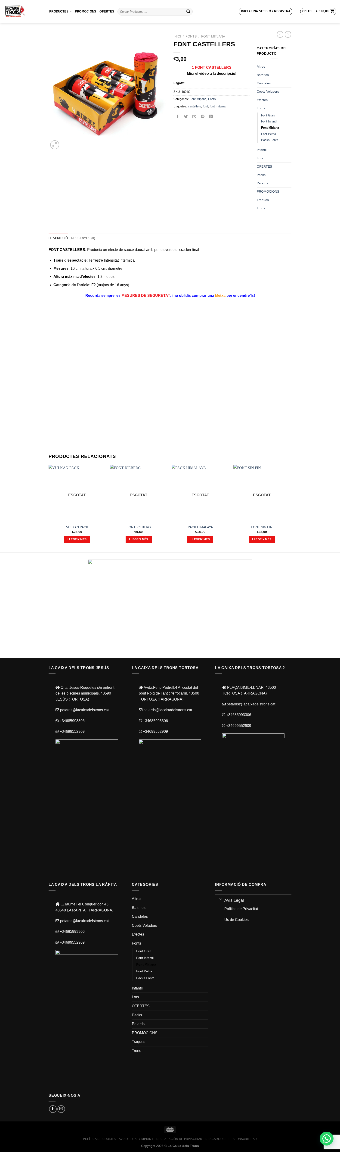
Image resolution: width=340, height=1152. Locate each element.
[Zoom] (54, 144)
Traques (263, 200)
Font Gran (268, 115)
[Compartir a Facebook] (178, 117)
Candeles (264, 83)
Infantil (261, 150)
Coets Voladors (268, 91)
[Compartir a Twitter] (186, 117)
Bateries (263, 75)
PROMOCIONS (85, 11)
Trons (261, 208)
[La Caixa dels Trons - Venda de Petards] (22, 11)
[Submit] (188, 12)
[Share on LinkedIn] (211, 117)
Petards (262, 183)
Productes (58, 11)
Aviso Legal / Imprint (136, 1139)
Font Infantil (269, 121)
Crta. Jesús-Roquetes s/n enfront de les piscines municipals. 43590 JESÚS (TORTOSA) (85, 693)
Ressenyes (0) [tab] (83, 238)
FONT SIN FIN (261, 527)
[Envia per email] (194, 117)
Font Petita (268, 134)
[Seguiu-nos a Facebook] (53, 1109)
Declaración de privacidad (179, 1139)
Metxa (220, 295)
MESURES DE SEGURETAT (145, 295)
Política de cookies (99, 1139)
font (205, 106)
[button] (327, 1139)
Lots (260, 158)
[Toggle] (220, 899)
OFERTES (106, 11)
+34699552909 (72, 731)
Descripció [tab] (58, 238)
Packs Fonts (269, 140)
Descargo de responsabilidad (231, 1139)
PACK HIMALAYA (200, 527)
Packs (261, 175)
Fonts (191, 36)
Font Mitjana (213, 36)
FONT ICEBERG (139, 527)
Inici (177, 36)
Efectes (262, 100)
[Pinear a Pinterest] (203, 117)
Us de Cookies (236, 920)
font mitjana (218, 106)
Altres (261, 66)
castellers (194, 106)
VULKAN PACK (77, 527)
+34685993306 (72, 721)
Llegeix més (77, 539)
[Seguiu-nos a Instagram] (61, 1109)
